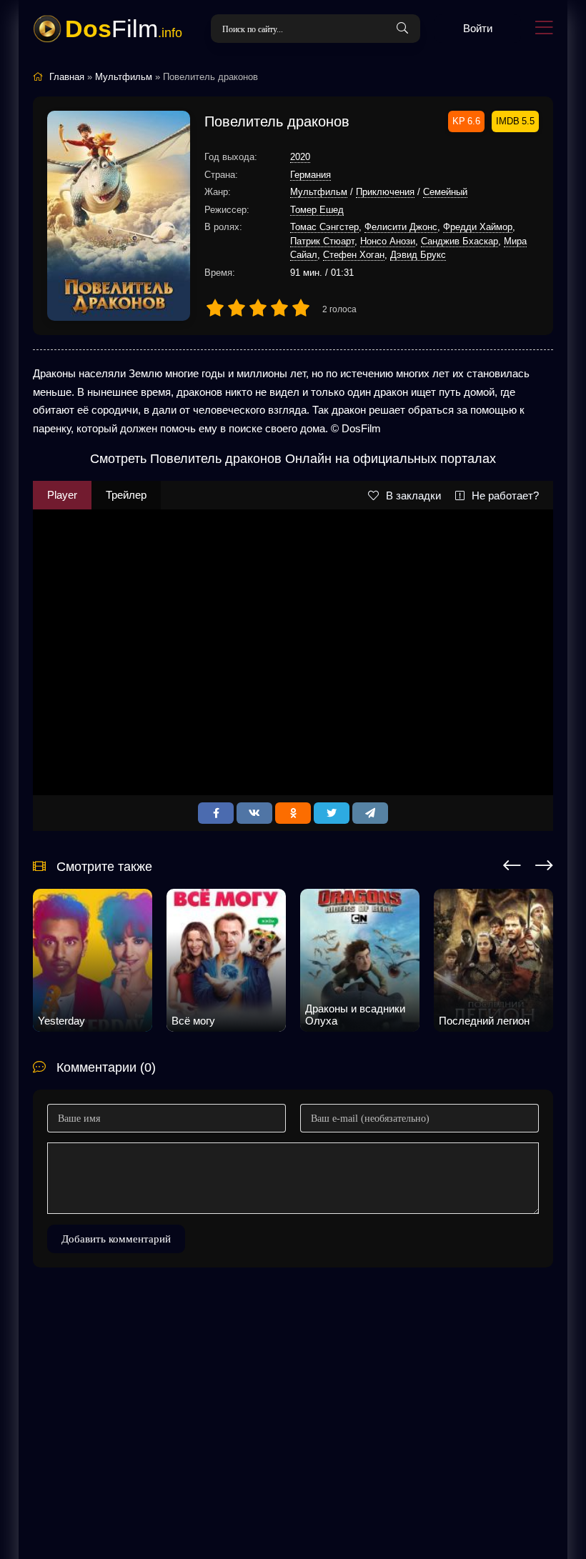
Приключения (385, 191)
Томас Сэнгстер (324, 226)
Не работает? (505, 495)
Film (123, 28)
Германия (310, 174)
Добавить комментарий (116, 1239)
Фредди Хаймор (477, 226)
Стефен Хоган (353, 254)
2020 (300, 156)
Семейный (445, 191)
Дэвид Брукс (418, 254)
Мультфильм (318, 191)
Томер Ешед (317, 209)
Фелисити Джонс (400, 226)
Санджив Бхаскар (459, 241)
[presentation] (512, 863)
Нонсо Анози (387, 241)
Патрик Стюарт (322, 241)
